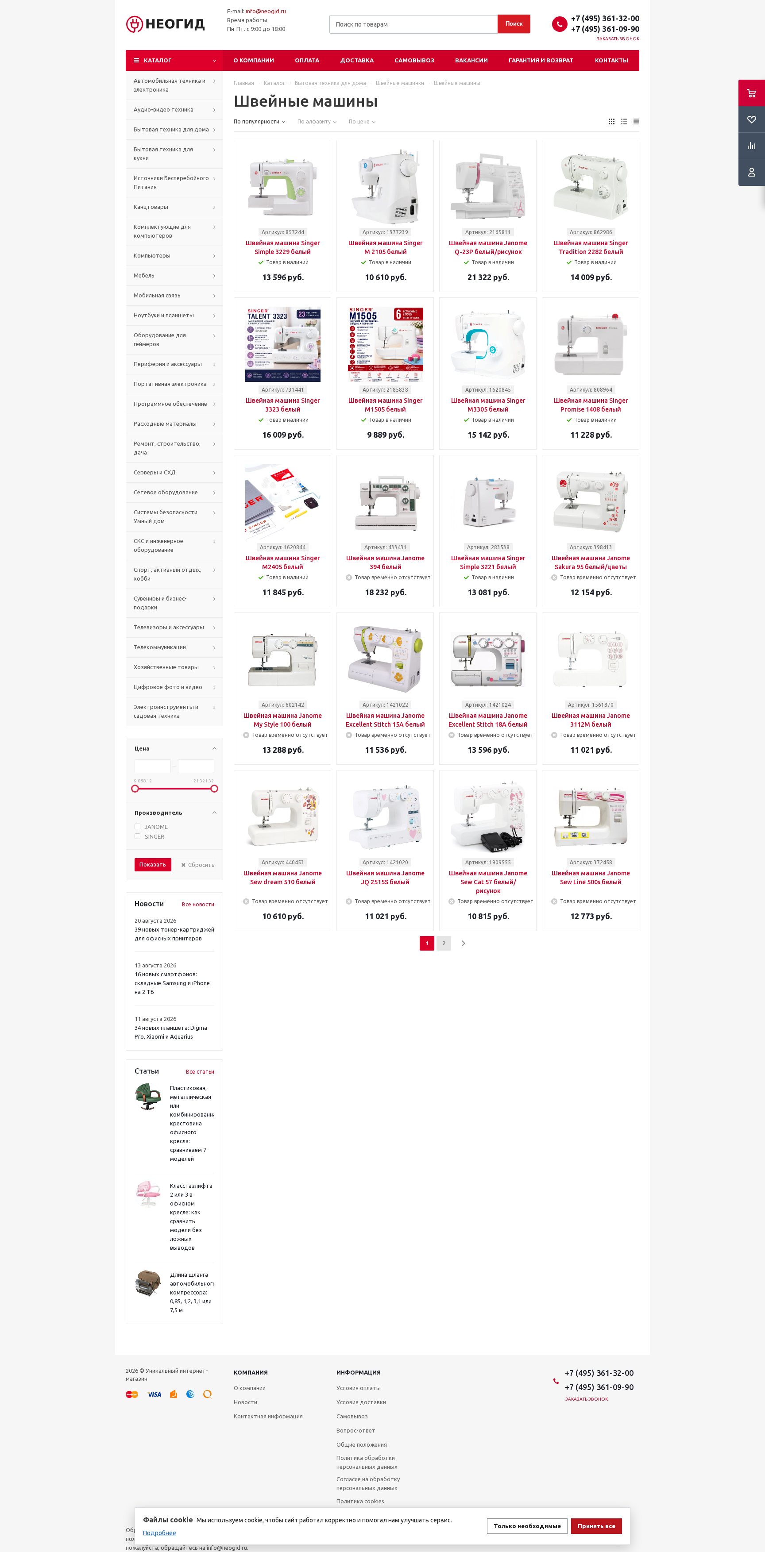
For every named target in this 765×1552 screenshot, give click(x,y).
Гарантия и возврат (541, 60)
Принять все (596, 1526)
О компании (253, 60)
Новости (245, 1402)
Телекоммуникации (160, 647)
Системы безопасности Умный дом (165, 516)
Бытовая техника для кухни (163, 153)
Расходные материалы (165, 423)
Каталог (158, 60)
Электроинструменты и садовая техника (166, 711)
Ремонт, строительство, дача (167, 447)
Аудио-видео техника (163, 109)
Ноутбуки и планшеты (164, 315)
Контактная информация (268, 1416)
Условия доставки (361, 1402)
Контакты (611, 60)
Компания (251, 1372)
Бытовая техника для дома (171, 129)
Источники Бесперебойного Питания (171, 182)
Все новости (198, 904)
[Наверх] (754, 1351)
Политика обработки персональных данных (367, 1462)
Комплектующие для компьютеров (162, 231)
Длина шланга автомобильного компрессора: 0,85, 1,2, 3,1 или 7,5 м (193, 1292)
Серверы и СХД (155, 472)
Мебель (144, 275)
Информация (358, 1372)
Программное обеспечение (170, 404)
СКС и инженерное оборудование (158, 545)
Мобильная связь (157, 295)
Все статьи (200, 1071)
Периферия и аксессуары (168, 364)
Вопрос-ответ (355, 1430)
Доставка (357, 60)
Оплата (307, 60)
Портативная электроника (170, 384)
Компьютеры (152, 255)
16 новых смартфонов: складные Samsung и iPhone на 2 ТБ (172, 983)
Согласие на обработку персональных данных (368, 1483)
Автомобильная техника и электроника (169, 84)
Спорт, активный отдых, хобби (167, 574)
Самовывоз (414, 60)
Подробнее (159, 1533)
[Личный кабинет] (751, 172)
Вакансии (471, 60)
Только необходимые (527, 1526)
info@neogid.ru (266, 11)
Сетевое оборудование (166, 492)
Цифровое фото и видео (168, 687)
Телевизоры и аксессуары (169, 627)
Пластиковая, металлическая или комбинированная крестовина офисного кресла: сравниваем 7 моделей (194, 1123)
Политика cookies (360, 1501)
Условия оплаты (358, 1388)
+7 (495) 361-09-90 (605, 28)
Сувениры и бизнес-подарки (160, 602)
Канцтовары (151, 207)
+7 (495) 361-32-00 (605, 18)
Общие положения (361, 1444)
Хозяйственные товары (166, 667)
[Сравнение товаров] (751, 146)
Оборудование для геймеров (160, 339)
